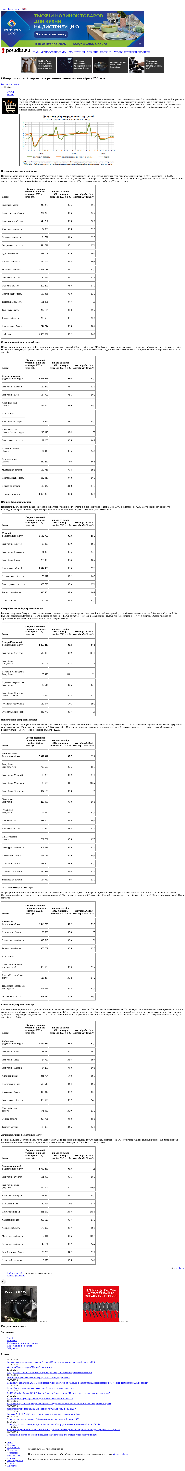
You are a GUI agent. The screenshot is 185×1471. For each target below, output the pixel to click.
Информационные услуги (20, 1345)
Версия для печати (10, 84)
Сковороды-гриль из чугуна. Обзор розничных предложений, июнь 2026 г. (44, 1419)
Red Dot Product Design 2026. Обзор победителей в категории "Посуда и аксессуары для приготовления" (58, 1393)
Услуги (10, 1463)
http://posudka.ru (120, 1454)
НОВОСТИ (51, 52)
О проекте (12, 1445)
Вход (4, 9)
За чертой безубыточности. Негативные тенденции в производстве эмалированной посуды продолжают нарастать (63, 1429)
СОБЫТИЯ (92, 52)
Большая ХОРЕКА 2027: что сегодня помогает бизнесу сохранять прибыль (44, 1414)
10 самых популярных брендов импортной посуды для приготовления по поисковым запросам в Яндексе (59, 1403)
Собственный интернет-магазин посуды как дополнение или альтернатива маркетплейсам (52, 1434)
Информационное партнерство (22, 1343)
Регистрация (14, 9)
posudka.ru (179, 1268)
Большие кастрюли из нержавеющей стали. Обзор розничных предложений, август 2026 (51, 1362)
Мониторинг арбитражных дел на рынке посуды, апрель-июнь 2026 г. (41, 1409)
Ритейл (10, 94)
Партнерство (13, 1447)
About (10, 1338)
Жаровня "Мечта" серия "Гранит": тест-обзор (29, 1367)
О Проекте (12, 1348)
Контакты (12, 1340)
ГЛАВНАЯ (38, 52)
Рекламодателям (15, 1460)
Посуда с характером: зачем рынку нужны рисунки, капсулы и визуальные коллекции (49, 1372)
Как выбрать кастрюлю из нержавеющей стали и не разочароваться (40, 1388)
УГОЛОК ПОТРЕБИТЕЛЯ (127, 52)
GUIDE (146, 52)
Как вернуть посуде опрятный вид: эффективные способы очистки (40, 1398)
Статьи (10, 92)
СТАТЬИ (62, 52)
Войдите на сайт (15, 1273)
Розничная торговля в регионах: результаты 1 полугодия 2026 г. (38, 1377)
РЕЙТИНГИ (106, 52)
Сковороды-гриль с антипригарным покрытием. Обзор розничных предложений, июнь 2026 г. (54, 1424)
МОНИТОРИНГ (77, 52)
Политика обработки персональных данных (14, 1454)
